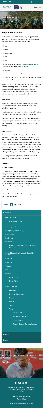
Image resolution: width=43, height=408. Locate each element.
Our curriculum (10, 217)
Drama (11, 298)
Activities (12, 290)
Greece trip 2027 (19, 320)
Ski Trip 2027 (17, 313)
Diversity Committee (16, 294)
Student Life (13, 18)
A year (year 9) (10, 227)
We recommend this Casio (28, 64)
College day (9, 234)
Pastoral (6, 335)
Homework (9, 242)
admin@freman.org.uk (34, 2)
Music (11, 302)
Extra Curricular (11, 287)
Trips (11, 309)
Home (4, 18)
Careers (8, 266)
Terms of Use (21, 399)
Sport (11, 305)
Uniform (8, 273)
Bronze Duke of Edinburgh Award (25, 324)
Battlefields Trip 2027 (20, 316)
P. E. (7, 270)
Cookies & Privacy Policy (21, 396)
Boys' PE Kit (13, 281)
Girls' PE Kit (13, 277)
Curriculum (7, 213)
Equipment (9, 238)
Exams (5, 340)
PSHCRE (8, 262)
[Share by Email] (20, 204)
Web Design (14, 403)
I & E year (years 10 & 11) (14, 230)
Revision (8, 258)
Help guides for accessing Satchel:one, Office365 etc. (23, 246)
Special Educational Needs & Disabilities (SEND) (19, 254)
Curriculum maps (15, 221)
